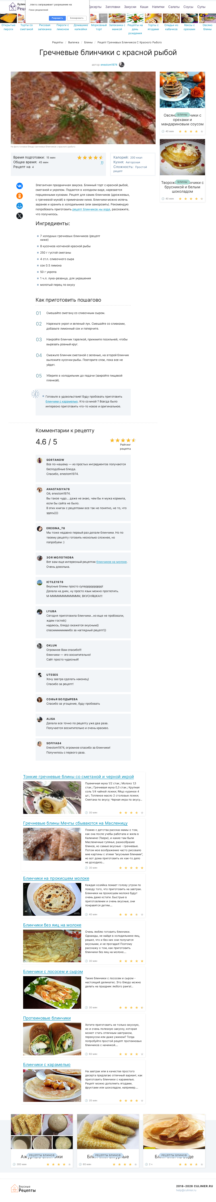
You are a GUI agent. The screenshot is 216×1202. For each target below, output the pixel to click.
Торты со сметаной (26, 27)
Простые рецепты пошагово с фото (21, 6)
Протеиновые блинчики (47, 1018)
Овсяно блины (207, 27)
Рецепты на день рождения (135, 29)
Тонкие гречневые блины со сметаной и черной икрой (78, 776)
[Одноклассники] (19, 196)
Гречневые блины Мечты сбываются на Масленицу (75, 823)
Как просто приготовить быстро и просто (23, 1188)
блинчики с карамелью (62, 401)
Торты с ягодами (153, 27)
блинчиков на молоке (111, 562)
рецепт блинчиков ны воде (91, 209)
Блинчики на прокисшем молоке (56, 878)
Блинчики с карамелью (47, 1064)
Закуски (130, 7)
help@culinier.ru (186, 1190)
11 (102, 162)
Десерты (94, 7)
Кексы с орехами (189, 27)
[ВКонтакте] (19, 186)
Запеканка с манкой (117, 27)
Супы (201, 7)
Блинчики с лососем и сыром (53, 971)
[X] (19, 216)
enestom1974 (109, 64)
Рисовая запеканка (44, 27)
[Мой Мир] (19, 206)
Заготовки (112, 7)
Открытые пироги (8, 27)
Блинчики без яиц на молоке (52, 925)
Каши (144, 7)
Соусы (188, 7)
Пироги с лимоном (63, 27)
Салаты (173, 7)
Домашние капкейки (81, 27)
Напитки (158, 7)
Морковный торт (99, 27)
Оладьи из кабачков (171, 27)
